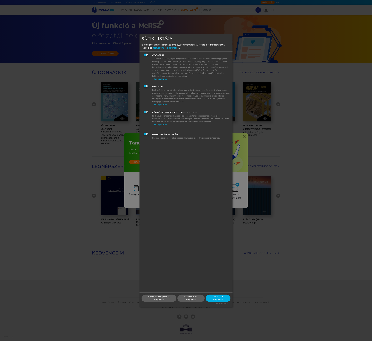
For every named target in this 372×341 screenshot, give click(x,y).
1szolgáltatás (159, 79)
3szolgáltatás (159, 124)
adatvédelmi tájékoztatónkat (166, 48)
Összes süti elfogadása (218, 298)
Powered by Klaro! (222, 303)
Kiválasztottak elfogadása (190, 298)
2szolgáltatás (159, 104)
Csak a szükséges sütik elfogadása (159, 298)
